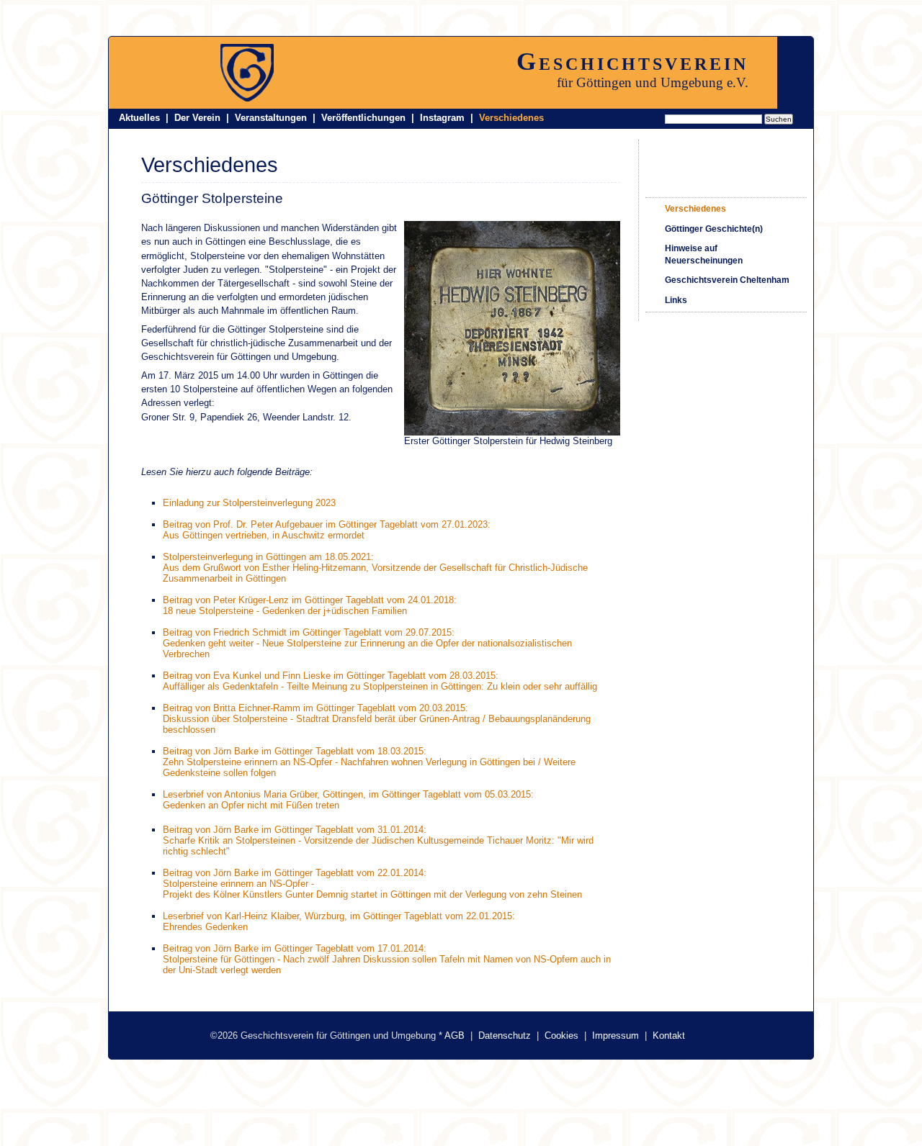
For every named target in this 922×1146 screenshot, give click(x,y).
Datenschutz (504, 1035)
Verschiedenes (511, 117)
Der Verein (197, 117)
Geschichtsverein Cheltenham (727, 280)
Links (676, 300)
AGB (454, 1035)
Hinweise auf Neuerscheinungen (704, 254)
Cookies (561, 1035)
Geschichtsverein (632, 61)
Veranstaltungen (271, 117)
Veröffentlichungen (363, 117)
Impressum (615, 1035)
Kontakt (669, 1035)
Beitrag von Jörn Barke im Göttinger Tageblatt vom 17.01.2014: (294, 948)
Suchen (779, 119)
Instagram (442, 117)
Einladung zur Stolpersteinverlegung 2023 (249, 502)
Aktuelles (139, 117)
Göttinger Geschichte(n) (714, 229)
